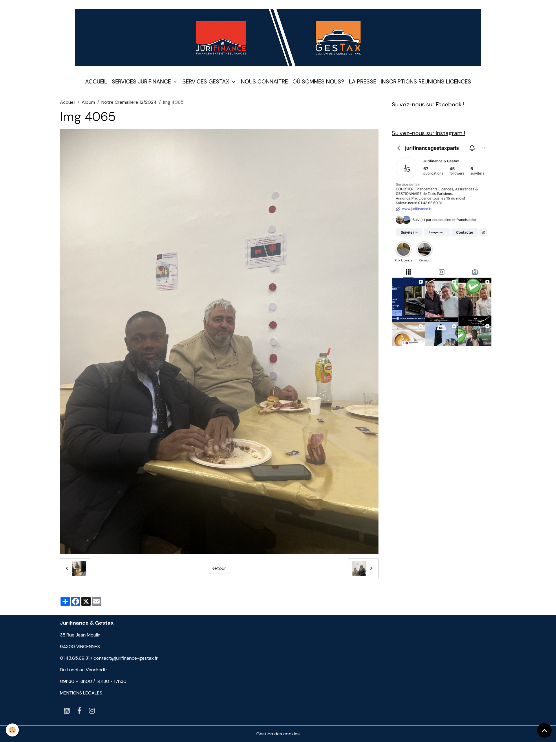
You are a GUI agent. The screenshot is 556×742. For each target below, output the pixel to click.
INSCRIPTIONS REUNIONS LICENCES (426, 81)
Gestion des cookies (278, 734)
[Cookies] (12, 729)
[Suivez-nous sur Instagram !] (441, 243)
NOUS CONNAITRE (264, 81)
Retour (219, 568)
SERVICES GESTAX (206, 81)
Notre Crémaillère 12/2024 (129, 102)
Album (88, 102)
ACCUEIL (96, 81)
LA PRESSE (362, 81)
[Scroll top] (544, 730)
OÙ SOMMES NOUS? (318, 81)
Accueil (67, 102)
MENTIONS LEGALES (81, 693)
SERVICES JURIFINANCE (142, 81)
